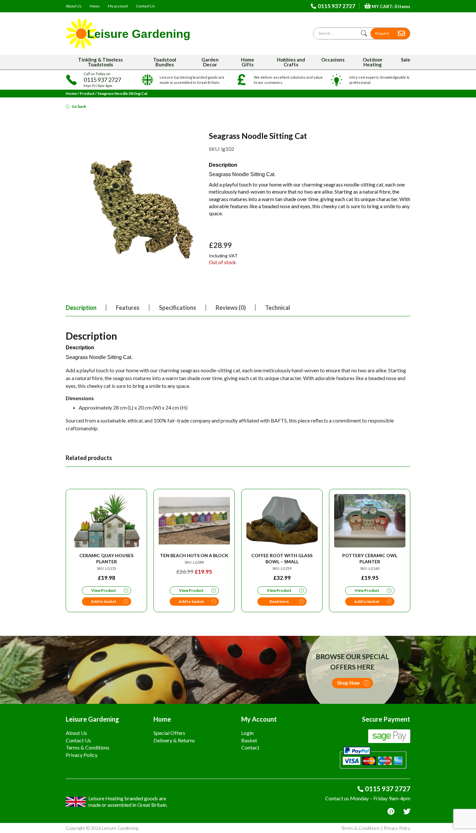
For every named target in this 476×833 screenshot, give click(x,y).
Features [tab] (128, 307)
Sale (405, 59)
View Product (103, 590)
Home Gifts (247, 62)
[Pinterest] (391, 811)
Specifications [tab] (177, 307)
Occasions (333, 59)
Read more (279, 601)
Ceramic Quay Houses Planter (106, 558)
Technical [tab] (277, 307)
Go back (79, 106)
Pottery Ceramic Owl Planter (369, 558)
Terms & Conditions (87, 747)
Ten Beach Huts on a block (194, 555)
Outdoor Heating (372, 62)
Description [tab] (81, 307)
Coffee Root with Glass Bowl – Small (281, 558)
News (95, 6)
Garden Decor (210, 62)
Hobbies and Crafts (291, 62)
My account (118, 6)
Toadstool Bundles (164, 62)
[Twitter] (406, 811)
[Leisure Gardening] (128, 33)
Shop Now (348, 683)
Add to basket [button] (103, 601)
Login (247, 733)
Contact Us (145, 6)
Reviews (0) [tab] (231, 307)
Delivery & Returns (174, 740)
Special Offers (169, 733)
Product (87, 93)
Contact (250, 747)
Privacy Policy (81, 755)
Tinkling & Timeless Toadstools (100, 62)
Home (71, 93)
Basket (249, 740)
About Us (74, 6)
